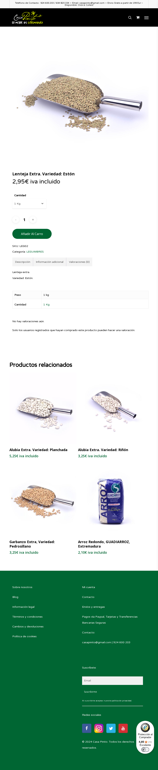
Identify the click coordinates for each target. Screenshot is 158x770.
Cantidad (20, 195)
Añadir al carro (32, 234)
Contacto (88, 597)
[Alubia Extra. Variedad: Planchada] (42, 408)
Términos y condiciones (27, 616)
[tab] (22, 262)
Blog (15, 597)
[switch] (145, 749)
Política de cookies (24, 636)
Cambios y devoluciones (28, 626)
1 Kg (46, 304)
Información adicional (49, 262)
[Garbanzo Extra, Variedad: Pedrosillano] (42, 500)
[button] (146, 17)
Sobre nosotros (22, 587)
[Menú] (152, 723)
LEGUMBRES (35, 251)
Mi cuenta (88, 587)
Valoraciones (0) (79, 262)
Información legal (23, 607)
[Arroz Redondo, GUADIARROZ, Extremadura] (111, 500)
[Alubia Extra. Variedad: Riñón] (111, 408)
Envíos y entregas (93, 607)
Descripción (22, 262)
